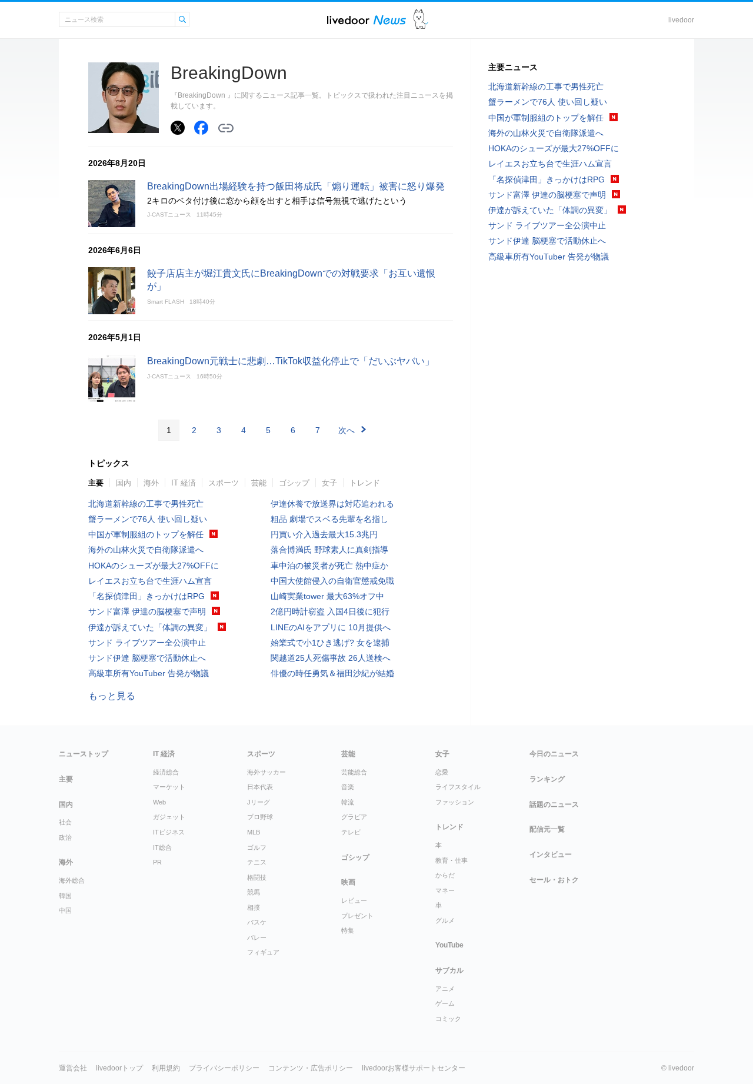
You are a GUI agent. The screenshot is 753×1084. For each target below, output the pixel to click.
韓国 (65, 895)
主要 (96, 482)
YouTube (449, 945)
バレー (256, 937)
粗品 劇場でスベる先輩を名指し (329, 519)
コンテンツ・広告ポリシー (310, 1068)
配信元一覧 (547, 829)
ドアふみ (421, 19)
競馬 (253, 892)
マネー (445, 890)
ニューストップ (83, 754)
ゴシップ (294, 482)
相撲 (253, 907)
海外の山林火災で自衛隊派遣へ (146, 549)
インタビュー (550, 854)
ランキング (547, 779)
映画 (348, 882)
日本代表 (260, 786)
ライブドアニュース (366, 19)
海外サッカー (266, 772)
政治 (65, 837)
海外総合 (72, 880)
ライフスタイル (458, 786)
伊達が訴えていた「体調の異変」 (150, 627)
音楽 (347, 786)
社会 (65, 822)
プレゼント (357, 915)
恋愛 (441, 772)
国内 (123, 482)
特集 (347, 930)
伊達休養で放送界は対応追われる (332, 503)
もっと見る (111, 696)
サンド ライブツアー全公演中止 (147, 642)
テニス (256, 862)
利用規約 (166, 1068)
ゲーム (445, 1003)
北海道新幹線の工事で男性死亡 (146, 503)
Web (159, 802)
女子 (329, 482)
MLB (253, 832)
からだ (445, 875)
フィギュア (263, 952)
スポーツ (223, 482)
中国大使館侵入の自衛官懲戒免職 (332, 581)
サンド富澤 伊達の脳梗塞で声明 (147, 611)
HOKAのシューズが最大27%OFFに (153, 565)
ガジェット (169, 816)
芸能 (258, 482)
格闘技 (256, 877)
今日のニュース (554, 754)
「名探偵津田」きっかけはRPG (146, 596)
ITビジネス (169, 832)
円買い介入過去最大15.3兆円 (324, 534)
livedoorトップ (119, 1068)
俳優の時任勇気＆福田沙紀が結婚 (332, 673)
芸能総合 (354, 772)
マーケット (169, 786)
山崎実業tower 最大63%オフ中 (327, 596)
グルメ (445, 920)
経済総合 (166, 772)
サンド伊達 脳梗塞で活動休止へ (147, 658)
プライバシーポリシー (224, 1068)
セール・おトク (554, 880)
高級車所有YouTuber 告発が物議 (148, 673)
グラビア (354, 816)
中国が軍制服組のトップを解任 (146, 534)
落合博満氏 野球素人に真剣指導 (329, 549)
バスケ (256, 922)
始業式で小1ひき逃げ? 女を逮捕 (330, 642)
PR (157, 862)
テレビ (351, 832)
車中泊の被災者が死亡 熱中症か (329, 565)
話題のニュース (554, 804)
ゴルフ (256, 847)
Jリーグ (258, 802)
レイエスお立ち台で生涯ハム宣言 (150, 581)
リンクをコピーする (226, 128)
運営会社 (73, 1068)
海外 (151, 482)
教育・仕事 (451, 860)
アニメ (445, 988)
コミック (448, 1018)
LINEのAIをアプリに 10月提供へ (331, 627)
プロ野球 (260, 816)
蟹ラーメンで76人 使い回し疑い (147, 519)
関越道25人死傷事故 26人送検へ (331, 658)
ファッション (454, 802)
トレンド (364, 482)
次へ (346, 430)
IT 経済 (183, 482)
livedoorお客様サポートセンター (413, 1068)
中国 (65, 910)
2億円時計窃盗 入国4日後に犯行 (330, 611)
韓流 (347, 802)
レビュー (354, 900)
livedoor (681, 20)
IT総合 (162, 847)
